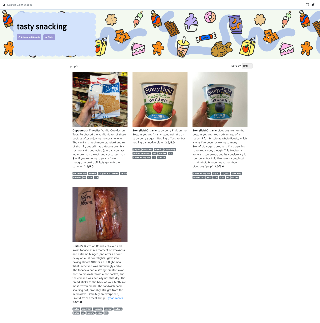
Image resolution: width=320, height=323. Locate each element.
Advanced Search (30, 37)
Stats (50, 37)
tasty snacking (42, 26)
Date (246, 65)
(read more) (115, 298)
